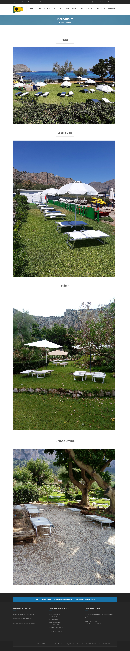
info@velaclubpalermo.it (59, 632)
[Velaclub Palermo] (18, 9)
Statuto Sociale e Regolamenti (85, 599)
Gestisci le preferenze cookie (63, 599)
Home (62, 22)
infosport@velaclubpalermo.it (96, 624)
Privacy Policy (46, 599)
